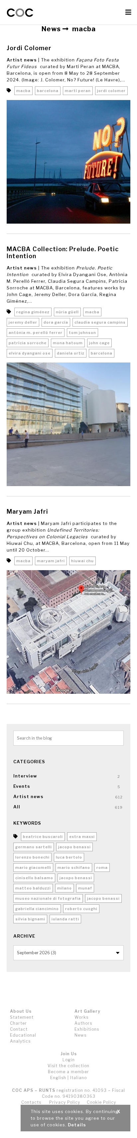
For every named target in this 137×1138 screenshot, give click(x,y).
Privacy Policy (64, 1102)
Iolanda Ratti (65, 919)
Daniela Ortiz (70, 353)
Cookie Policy (101, 1102)
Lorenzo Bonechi (32, 857)
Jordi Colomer (29, 48)
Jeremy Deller (23, 322)
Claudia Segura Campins (100, 322)
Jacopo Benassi (74, 847)
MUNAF (85, 888)
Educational (23, 1035)
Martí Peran (78, 90)
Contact (19, 1029)
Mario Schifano (74, 867)
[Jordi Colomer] (68, 163)
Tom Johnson (82, 332)
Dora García (56, 322)
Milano (64, 888)
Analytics (20, 1041)
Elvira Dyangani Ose (30, 353)
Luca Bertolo (69, 857)
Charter (18, 1023)
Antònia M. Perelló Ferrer (36, 332)
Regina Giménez (33, 312)
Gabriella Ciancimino (37, 908)
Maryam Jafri (27, 511)
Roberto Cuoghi (81, 908)
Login (69, 1059)
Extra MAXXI (82, 836)
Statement (22, 1017)
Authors (83, 1023)
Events (21, 786)
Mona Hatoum (68, 343)
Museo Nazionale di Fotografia (48, 898)
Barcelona (48, 90)
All (16, 806)
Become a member (68, 1071)
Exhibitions (86, 1029)
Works (81, 1017)
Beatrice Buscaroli (43, 836)
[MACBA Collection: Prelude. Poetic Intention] (68, 425)
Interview (25, 775)
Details (77, 1124)
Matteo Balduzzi (33, 888)
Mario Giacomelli (33, 867)
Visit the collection (68, 1065)
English (58, 1077)
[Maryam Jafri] (68, 633)
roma (102, 867)
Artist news (22, 59)
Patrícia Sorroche (28, 343)
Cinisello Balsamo (34, 878)
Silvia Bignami (30, 919)
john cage (99, 343)
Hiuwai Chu (82, 561)
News (80, 1035)
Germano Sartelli (33, 847)
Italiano (78, 1077)
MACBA (23, 90)
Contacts (31, 1102)
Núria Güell (67, 312)
